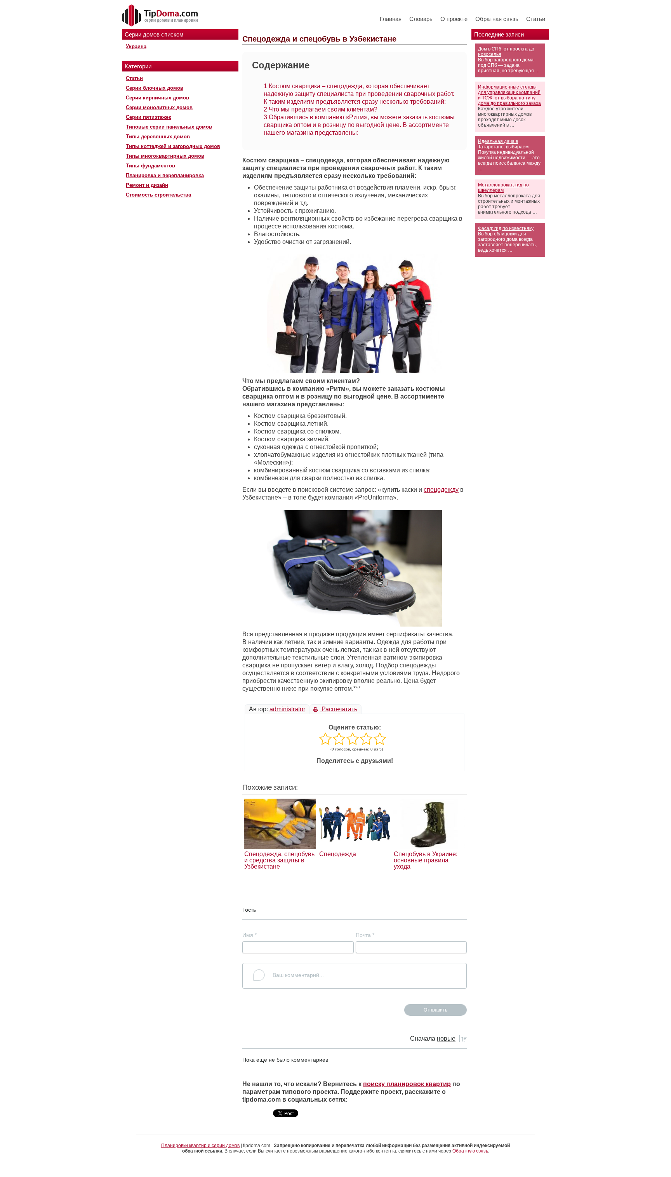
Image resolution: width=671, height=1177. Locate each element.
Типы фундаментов (150, 166)
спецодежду (441, 489)
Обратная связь (496, 19)
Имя (249, 935)
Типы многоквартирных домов (165, 156)
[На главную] (161, 15)
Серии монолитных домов (159, 107)
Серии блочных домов (154, 88)
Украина (136, 46)
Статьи (535, 19)
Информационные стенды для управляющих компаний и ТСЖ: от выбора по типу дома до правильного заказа (509, 95)
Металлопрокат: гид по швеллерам (503, 187)
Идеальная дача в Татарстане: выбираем (503, 144)
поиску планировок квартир (407, 1084)
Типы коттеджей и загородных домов (173, 146)
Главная (391, 19)
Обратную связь (470, 1151)
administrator (287, 709)
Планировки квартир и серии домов (200, 1145)
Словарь (421, 19)
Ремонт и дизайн (147, 185)
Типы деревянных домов (158, 136)
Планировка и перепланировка (165, 175)
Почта (365, 935)
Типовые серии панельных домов (169, 127)
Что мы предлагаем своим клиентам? (320, 109)
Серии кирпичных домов (157, 98)
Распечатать (338, 709)
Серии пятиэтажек (148, 117)
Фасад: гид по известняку (506, 228)
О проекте (454, 19)
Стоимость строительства (158, 195)
